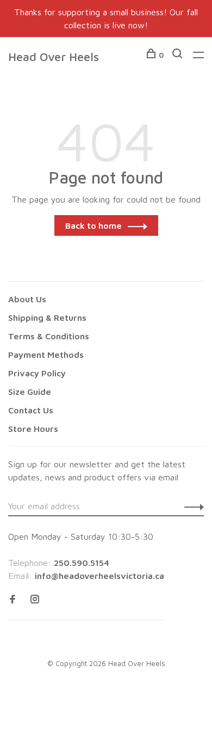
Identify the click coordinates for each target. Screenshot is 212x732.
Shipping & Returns (47, 317)
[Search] (178, 54)
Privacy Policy (37, 373)
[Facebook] (12, 600)
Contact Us (30, 410)
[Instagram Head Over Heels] (34, 600)
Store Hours (33, 429)
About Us (27, 299)
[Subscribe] (191, 506)
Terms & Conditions (48, 336)
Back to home (93, 225)
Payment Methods (46, 354)
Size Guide (29, 391)
